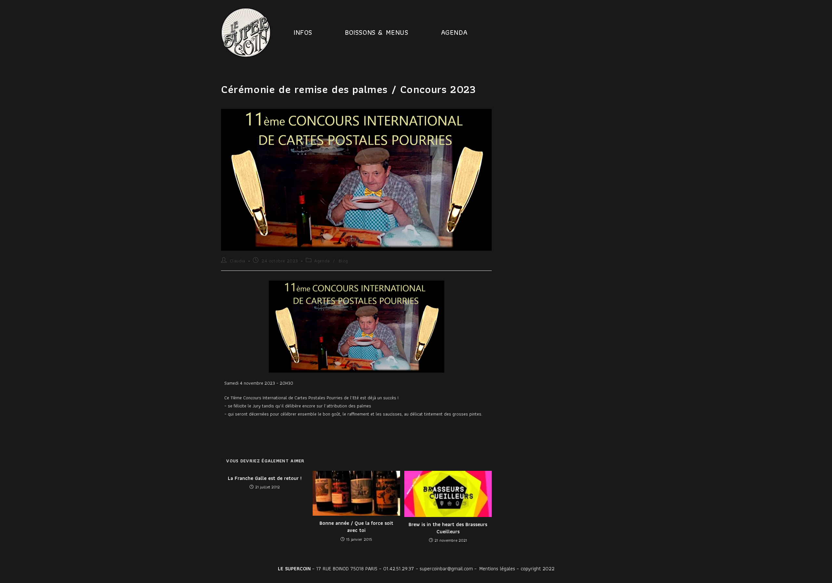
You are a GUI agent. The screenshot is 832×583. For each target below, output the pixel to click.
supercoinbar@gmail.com (446, 568)
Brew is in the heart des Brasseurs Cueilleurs (448, 528)
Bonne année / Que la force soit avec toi (356, 527)
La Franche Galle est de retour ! (265, 478)
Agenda (322, 260)
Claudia (237, 260)
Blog (343, 260)
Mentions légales (497, 568)
